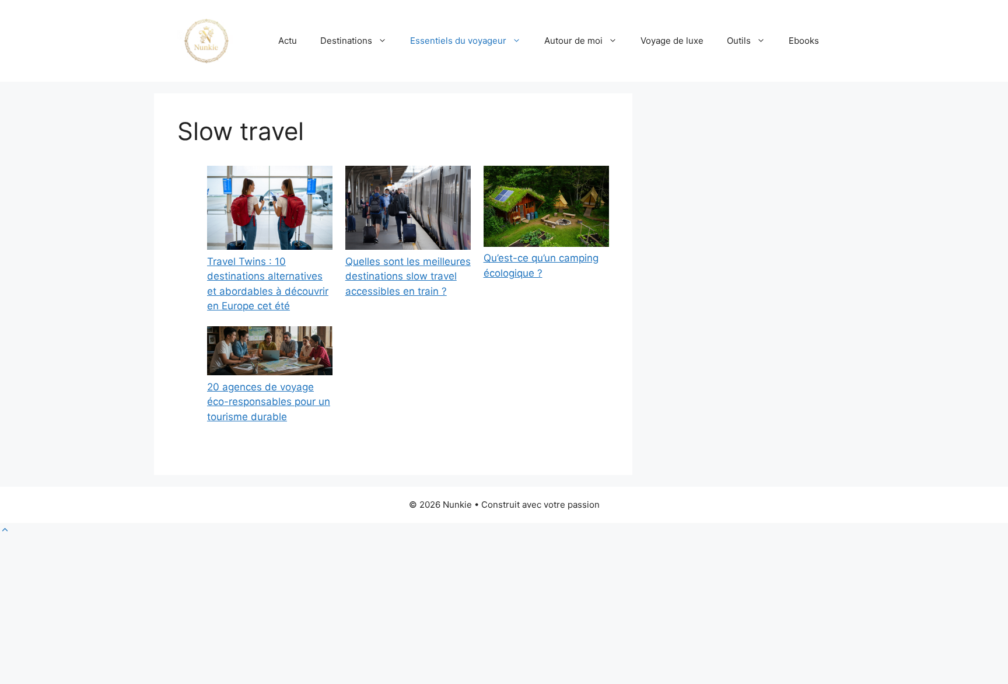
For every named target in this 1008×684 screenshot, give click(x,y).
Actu (287, 40)
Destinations (346, 40)
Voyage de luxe (672, 40)
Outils (739, 40)
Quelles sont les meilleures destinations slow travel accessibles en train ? (408, 276)
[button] (5, 530)
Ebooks (804, 40)
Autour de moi (573, 40)
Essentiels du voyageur (458, 40)
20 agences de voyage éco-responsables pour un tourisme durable (268, 402)
